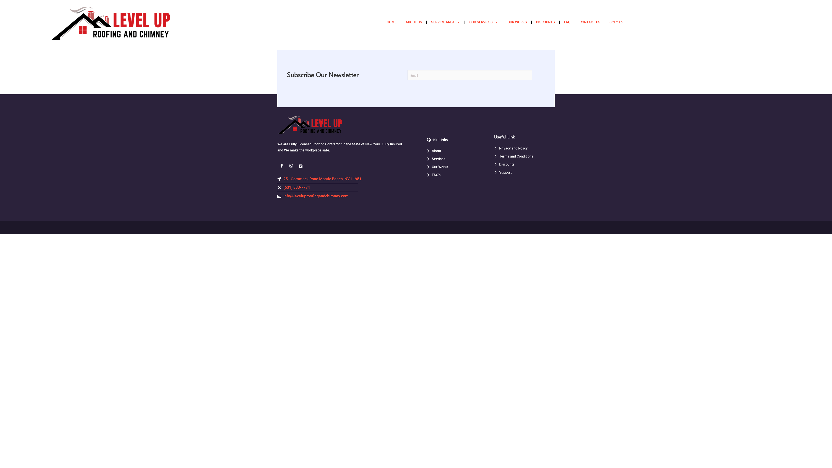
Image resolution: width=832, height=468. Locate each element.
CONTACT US (590, 22)
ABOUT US (414, 22)
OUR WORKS (517, 22)
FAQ (567, 22)
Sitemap (615, 22)
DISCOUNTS (545, 22)
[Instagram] (291, 166)
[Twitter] (300, 166)
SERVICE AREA (443, 22)
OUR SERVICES (481, 22)
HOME (391, 22)
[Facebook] (281, 166)
